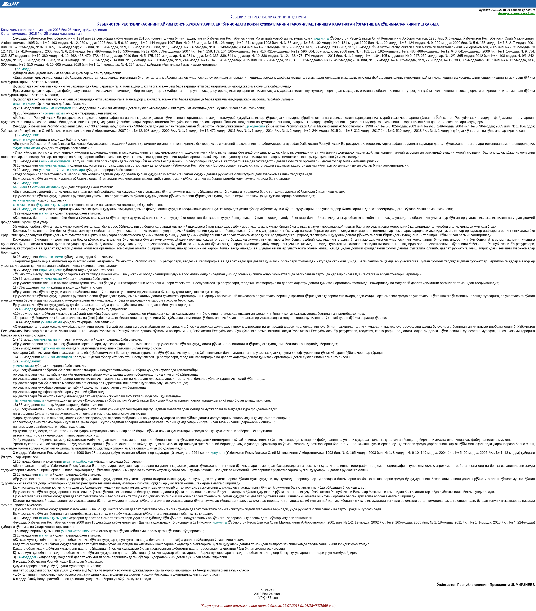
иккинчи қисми (24, 103)
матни (44, 213)
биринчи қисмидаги (56, 108)
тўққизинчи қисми (26, 148)
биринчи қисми (50, 270)
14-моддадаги (27, 557)
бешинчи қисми (51, 257)
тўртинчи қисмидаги (28, 400)
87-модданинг (29, 361)
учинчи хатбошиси (75, 531)
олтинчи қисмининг (49, 339)
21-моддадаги (27, 209)
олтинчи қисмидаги (54, 165)
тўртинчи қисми (53, 348)
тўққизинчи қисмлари (52, 205)
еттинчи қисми (24, 200)
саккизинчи (21, 205)
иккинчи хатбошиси (78, 461)
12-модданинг (27, 135)
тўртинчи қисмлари (70, 170)
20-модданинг (27, 183)
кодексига (321, 38)
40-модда (26, 309)
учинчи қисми (51, 278)
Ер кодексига (255, 126)
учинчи (44, 170)
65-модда (24, 69)
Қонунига (217, 452)
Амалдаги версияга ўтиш (516, 13)
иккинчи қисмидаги (53, 518)
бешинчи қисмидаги (54, 161)
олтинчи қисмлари (46, 187)
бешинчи (20, 187)
